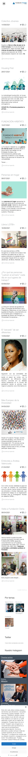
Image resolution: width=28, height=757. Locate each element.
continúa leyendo (9, 58)
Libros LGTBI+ (8, 224)
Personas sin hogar (10, 175)
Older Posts (22, 590)
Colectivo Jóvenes (10, 21)
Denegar (14, 747)
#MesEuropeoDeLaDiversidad (10, 375)
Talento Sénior (9, 602)
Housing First (7, 68)
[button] (26, 707)
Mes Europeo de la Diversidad (10, 401)
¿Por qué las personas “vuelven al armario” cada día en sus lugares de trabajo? (13, 276)
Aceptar (14, 743)
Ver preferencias (14, 751)
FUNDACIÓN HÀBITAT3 (12, 121)
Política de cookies (13, 755)
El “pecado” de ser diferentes (10, 331)
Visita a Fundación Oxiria (12, 509)
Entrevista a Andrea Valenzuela (10, 462)
